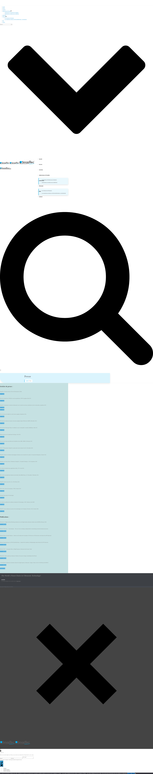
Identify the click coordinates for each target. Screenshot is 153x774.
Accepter (129, 773)
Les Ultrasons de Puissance (9, 18)
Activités (41, 169)
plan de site (18, 581)
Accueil (27, 380)
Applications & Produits (44, 175)
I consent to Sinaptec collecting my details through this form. (11, 759)
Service (40, 164)
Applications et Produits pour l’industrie (11, 12)
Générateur (41, 180)
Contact (40, 196)
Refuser (133, 773)
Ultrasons (41, 185)
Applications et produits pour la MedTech (12, 13)
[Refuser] (135, 773)
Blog (40, 191)
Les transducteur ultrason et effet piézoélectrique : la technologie (16, 19)
